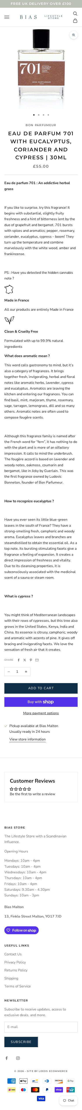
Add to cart (41, 688)
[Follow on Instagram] (18, 1058)
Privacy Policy (15, 962)
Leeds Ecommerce (53, 1071)
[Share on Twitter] (24, 660)
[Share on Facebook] (18, 660)
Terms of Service (17, 986)
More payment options (41, 713)
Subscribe (21, 1042)
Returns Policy (15, 970)
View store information (27, 739)
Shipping (11, 978)
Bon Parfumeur (41, 125)
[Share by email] (37, 660)
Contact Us (13, 954)
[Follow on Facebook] (6, 1058)
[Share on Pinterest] (31, 660)
